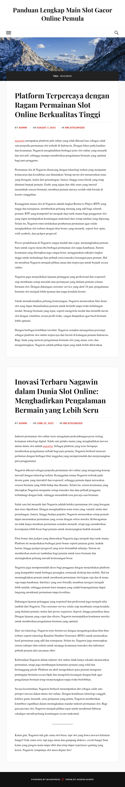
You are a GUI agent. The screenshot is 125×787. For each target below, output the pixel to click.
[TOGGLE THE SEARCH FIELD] (116, 32)
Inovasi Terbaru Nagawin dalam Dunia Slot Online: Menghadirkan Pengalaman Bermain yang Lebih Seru (60, 395)
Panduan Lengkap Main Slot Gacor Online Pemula (62, 14)
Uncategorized (75, 127)
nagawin (20, 140)
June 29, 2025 (45, 423)
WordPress (53, 779)
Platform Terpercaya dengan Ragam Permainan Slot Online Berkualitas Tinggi (62, 105)
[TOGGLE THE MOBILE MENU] (8, 32)
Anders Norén (85, 779)
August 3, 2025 (46, 127)
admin (23, 127)
